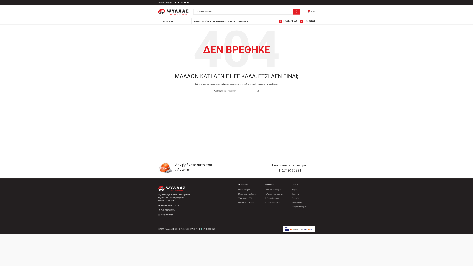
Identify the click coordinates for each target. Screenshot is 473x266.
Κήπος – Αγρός (244, 190)
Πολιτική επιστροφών (274, 194)
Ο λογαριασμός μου (299, 207)
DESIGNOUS (210, 229)
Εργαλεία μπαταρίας (246, 202)
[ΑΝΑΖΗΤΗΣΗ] (296, 12)
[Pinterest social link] (188, 2)
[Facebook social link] (175, 2)
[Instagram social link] (181, 2)
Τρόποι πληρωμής (272, 198)
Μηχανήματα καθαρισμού (248, 194)
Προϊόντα (295, 194)
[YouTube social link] (185, 2)
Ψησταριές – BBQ (245, 198)
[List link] (176, 210)
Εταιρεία (295, 198)
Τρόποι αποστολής (272, 202)
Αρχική (294, 190)
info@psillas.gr (167, 215)
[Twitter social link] (178, 2)
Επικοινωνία (297, 202)
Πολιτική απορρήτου (273, 190)
